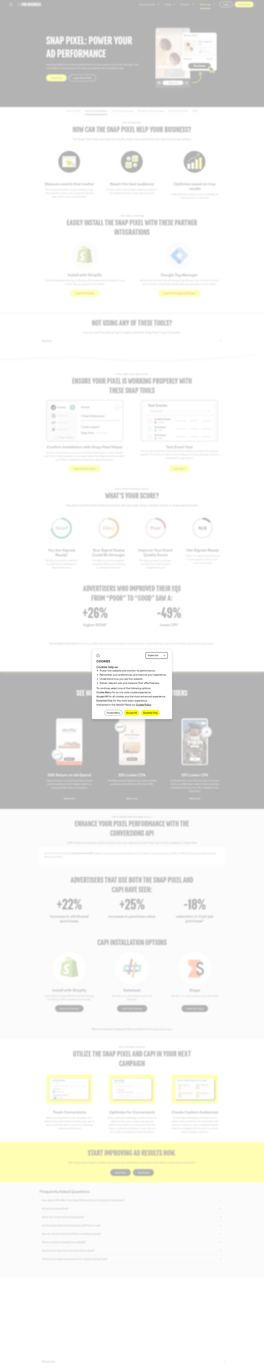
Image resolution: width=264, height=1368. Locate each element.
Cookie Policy (143, 704)
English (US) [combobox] (153, 655)
